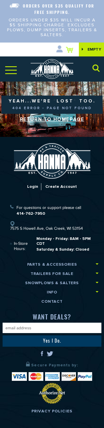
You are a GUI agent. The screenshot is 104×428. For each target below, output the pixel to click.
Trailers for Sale (52, 273)
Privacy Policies (52, 411)
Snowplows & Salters (52, 282)
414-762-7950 (30, 213)
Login (32, 186)
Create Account (61, 186)
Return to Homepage (52, 119)
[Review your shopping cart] (71, 49)
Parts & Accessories (52, 264)
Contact (52, 301)
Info (52, 292)
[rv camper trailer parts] (52, 161)
